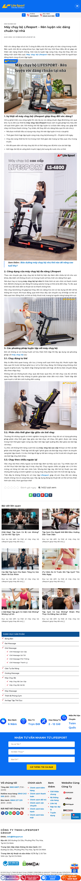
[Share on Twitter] (38, 495)
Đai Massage (10, 643)
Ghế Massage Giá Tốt (17, 655)
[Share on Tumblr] (50, 495)
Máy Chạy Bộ (10, 678)
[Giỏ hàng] (77, 6)
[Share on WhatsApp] (30, 495)
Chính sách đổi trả (38, 800)
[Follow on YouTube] (21, 813)
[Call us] (10, 813)
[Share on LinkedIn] (46, 495)
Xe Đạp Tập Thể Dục (13, 700)
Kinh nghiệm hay (10, 24)
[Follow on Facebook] (2, 813)
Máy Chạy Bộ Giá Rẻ (17, 685)
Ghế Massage (10, 648)
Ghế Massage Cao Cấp (18, 652)
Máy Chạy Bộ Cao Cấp (17, 681)
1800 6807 (14, 787)
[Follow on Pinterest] (14, 813)
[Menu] (24, 15)
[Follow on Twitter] (6, 813)
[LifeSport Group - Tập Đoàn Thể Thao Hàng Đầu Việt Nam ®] (13, 6)
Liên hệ (53, 803)
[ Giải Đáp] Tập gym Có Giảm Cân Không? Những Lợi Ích (20, 613)
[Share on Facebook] (34, 495)
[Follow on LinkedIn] (18, 813)
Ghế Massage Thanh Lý (18, 663)
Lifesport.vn (30, 37)
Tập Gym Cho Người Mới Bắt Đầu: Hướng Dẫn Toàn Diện (60, 533)
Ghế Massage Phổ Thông (19, 659)
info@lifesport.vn (15, 837)
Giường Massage (12, 673)
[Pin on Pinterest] (42, 495)
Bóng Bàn (9, 639)
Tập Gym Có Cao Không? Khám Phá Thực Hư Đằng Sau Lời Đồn (60, 613)
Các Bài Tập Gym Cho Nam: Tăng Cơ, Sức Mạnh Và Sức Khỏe (20, 573)
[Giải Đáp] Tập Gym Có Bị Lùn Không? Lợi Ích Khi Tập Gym (20, 533)
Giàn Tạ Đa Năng (12, 668)
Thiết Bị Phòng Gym (13, 696)
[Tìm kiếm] (57, 15)
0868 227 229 (16, 800)
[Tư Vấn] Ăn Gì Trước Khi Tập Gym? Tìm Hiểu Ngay (60, 573)
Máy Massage (11, 691)
